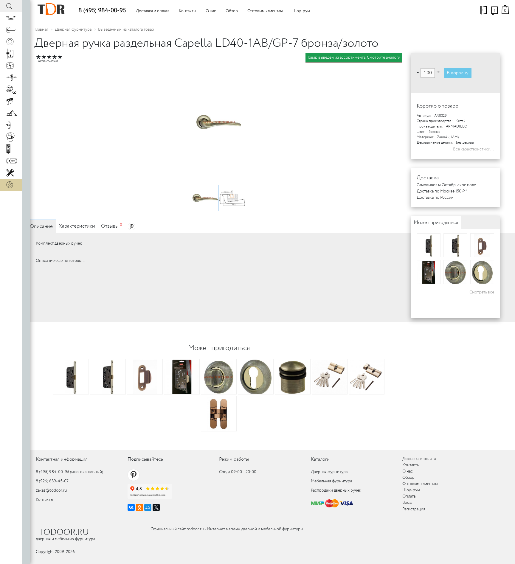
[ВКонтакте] (131, 507)
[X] (156, 507)
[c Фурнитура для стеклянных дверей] (11, 137)
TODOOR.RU (64, 532)
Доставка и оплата (152, 11)
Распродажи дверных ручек (336, 490)
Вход (407, 503)
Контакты (187, 11)
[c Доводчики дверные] (11, 113)
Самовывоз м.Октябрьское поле (446, 185)
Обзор (232, 11)
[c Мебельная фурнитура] (11, 18)
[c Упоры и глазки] (11, 89)
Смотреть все (481, 292)
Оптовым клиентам (265, 11)
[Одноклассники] (139, 507)
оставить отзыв (48, 61)
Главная (41, 29)
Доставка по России (435, 198)
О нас (211, 11)
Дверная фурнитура (73, 29)
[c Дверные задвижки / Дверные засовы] (11, 161)
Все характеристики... (473, 149)
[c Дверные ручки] (11, 30)
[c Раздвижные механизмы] (11, 77)
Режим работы (234, 459)
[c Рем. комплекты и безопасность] (11, 173)
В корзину (458, 72)
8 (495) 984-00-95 (102, 10)
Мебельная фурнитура (331, 481)
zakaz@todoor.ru (51, 490)
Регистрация (413, 509)
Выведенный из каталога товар (126, 29)
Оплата (408, 496)
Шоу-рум (301, 11)
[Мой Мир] (147, 507)
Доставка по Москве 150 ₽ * (442, 191)
